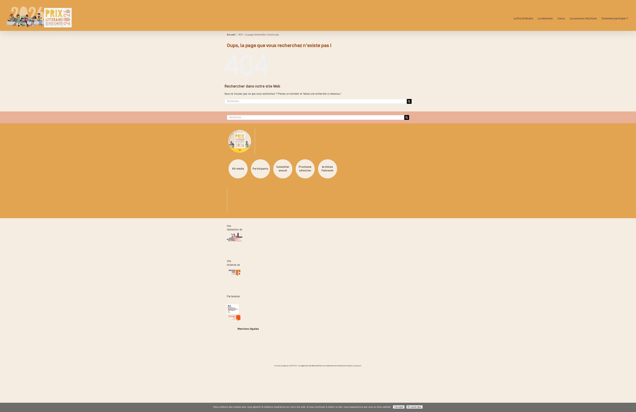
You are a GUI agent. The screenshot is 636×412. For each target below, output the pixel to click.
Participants (260, 168)
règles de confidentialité (310, 366)
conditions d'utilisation (335, 366)
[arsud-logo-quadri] (234, 315)
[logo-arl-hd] (234, 234)
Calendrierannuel (282, 168)
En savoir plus (414, 407)
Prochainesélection (305, 168)
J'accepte (398, 407)
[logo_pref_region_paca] (233, 306)
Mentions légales (248, 328)
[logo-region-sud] (234, 270)
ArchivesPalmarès (327, 168)
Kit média (238, 168)
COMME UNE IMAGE (40, 386)
